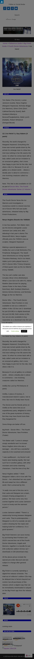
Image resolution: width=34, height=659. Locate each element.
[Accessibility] (2, 2)
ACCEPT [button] (24, 331)
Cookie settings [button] (15, 331)
